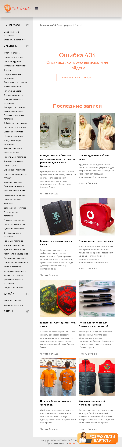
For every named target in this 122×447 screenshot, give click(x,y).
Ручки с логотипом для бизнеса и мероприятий (93, 324)
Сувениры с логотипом (15, 169)
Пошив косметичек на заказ (96, 240)
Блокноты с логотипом (15, 39)
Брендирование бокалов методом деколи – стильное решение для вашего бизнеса (58, 161)
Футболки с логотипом (15, 65)
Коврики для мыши (13, 161)
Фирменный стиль (13, 300)
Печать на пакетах (13, 90)
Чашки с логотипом (13, 57)
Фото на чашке (11, 152)
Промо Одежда (11, 165)
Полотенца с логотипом (15, 156)
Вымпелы (8, 203)
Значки (7, 70)
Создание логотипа (13, 305)
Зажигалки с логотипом (15, 82)
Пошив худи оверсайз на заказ (94, 157)
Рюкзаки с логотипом (14, 220)
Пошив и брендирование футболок (55, 403)
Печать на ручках (12, 61)
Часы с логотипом (13, 86)
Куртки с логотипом (13, 275)
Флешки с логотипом (14, 190)
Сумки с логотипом (13, 131)
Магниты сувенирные (14, 245)
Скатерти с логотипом (15, 127)
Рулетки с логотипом (14, 228)
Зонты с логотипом (13, 95)
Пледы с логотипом (13, 287)
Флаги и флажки (12, 52)
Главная (44, 25)
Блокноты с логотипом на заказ (56, 242)
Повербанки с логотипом (16, 262)
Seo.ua (71, 443)
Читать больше (49, 193)
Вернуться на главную (77, 77)
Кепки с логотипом (13, 148)
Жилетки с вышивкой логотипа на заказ (92, 403)
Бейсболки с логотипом (15, 123)
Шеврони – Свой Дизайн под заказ (58, 324)
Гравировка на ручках (14, 195)
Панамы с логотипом (14, 240)
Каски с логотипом (13, 266)
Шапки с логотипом (13, 136)
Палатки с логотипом (14, 224)
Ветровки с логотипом (15, 207)
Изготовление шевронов (16, 253)
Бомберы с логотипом (15, 271)
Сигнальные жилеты (14, 186)
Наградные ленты (12, 199)
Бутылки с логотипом (14, 249)
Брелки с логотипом (14, 182)
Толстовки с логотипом (15, 258)
